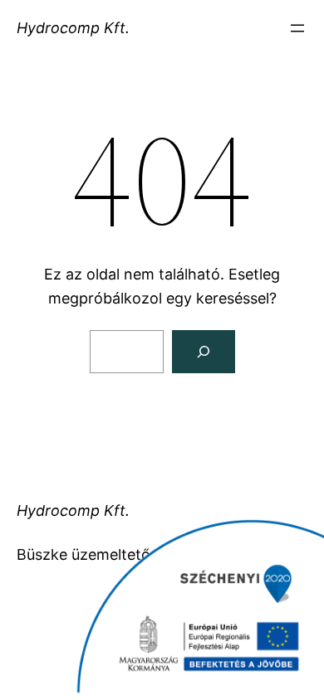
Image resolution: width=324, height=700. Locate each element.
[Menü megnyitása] (297, 28)
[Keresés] (203, 351)
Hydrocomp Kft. (73, 27)
